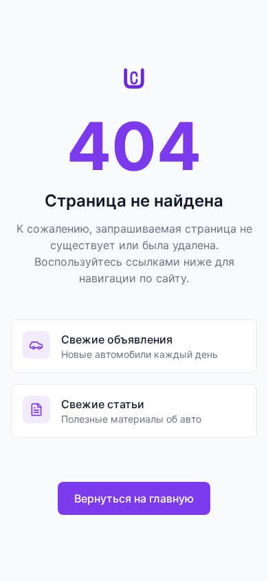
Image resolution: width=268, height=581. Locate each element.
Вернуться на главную (134, 498)
